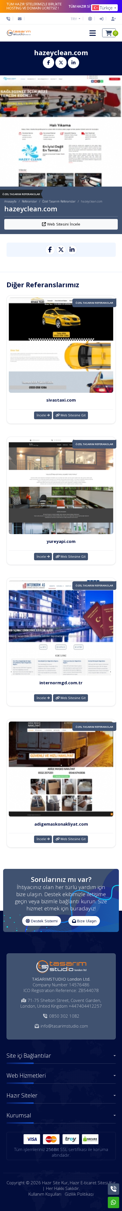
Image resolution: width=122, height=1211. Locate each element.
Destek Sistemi (44, 920)
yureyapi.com (61, 541)
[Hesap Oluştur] (112, 18)
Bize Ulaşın (86, 920)
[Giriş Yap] (101, 18)
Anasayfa (10, 201)
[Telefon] (10, 18)
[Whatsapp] (113, 1202)
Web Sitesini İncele (63, 224)
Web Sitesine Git (73, 415)
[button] (92, 33)
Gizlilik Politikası (79, 1194)
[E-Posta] (19, 18)
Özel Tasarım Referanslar (58, 201)
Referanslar (29, 201)
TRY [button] (74, 18)
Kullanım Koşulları (44, 1194)
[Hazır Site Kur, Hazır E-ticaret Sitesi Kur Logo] (18, 33)
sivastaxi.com (61, 400)
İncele (42, 415)
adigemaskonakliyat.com (61, 824)
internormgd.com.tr (61, 682)
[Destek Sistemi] (90, 18)
